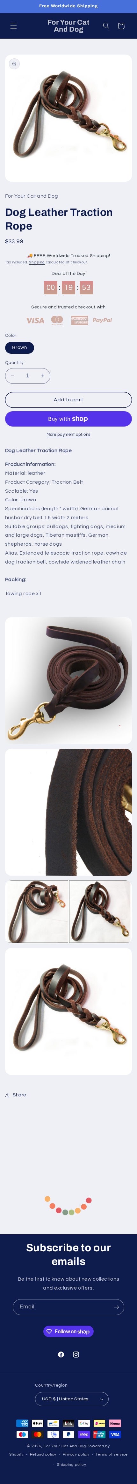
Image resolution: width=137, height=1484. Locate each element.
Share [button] (19, 1095)
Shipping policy (71, 1464)
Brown (19, 347)
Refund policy (43, 1454)
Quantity (14, 362)
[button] (13, 26)
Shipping (37, 262)
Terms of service (112, 1454)
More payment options (68, 435)
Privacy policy (76, 1454)
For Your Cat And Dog (65, 1446)
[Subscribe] (116, 1307)
